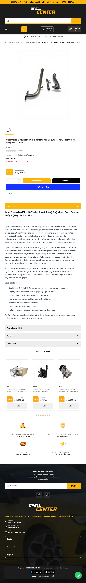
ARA (76, 21)
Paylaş (11, 194)
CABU (35, 386)
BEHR (60, 386)
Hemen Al (66, 181)
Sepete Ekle (37, 181)
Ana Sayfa (9, 42)
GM (8, 386)
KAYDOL (74, 486)
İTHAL (13, 158)
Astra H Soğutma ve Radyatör (28, 42)
